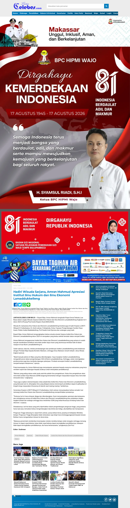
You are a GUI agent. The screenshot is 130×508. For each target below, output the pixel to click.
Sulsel (102, 13)
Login (109, 13)
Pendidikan (33, 13)
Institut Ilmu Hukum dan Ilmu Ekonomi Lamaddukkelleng (67, 435)
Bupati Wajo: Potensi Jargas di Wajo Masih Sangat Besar (106, 302)
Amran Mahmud (19, 435)
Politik (70, 13)
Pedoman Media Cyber (93, 504)
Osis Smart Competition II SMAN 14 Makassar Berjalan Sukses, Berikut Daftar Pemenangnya (105, 361)
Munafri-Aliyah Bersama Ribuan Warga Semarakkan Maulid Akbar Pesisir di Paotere (105, 295)
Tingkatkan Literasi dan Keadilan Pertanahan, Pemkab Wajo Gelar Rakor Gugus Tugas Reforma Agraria (105, 337)
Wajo (96, 13)
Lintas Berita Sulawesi (77, 504)
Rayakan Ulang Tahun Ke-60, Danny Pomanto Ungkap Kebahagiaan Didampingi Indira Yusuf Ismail (106, 353)
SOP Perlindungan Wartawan (54, 506)
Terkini (17, 439)
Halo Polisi (79, 13)
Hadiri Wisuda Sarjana (42, 435)
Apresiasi (29, 435)
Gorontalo (117, 13)
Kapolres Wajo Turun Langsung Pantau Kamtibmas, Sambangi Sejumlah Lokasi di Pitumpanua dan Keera (104, 318)
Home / (15, 285)
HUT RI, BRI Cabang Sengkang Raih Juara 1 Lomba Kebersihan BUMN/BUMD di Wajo (106, 309)
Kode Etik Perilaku (64, 504)
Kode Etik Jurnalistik (51, 504)
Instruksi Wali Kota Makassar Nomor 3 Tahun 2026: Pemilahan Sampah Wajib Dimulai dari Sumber (106, 327)
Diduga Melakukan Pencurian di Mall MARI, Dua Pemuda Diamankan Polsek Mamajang (106, 345)
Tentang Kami (68, 506)
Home (15, 13)
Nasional (88, 13)
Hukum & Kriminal (47, 13)
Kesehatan (61, 13)
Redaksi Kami (106, 504)
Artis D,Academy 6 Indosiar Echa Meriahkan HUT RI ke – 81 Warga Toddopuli (106, 287)
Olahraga (23, 13)
